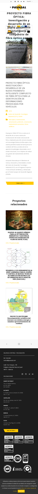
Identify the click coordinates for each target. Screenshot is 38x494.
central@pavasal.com (10, 360)
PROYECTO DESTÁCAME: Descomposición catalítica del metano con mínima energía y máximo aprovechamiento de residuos (19, 319)
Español (29, 1)
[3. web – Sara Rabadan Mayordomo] (19, 72)
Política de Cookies (25, 488)
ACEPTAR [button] (21, 491)
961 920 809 (7, 358)
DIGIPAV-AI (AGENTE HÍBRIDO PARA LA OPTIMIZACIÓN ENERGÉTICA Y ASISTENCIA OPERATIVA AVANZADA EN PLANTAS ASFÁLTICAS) (19, 235)
